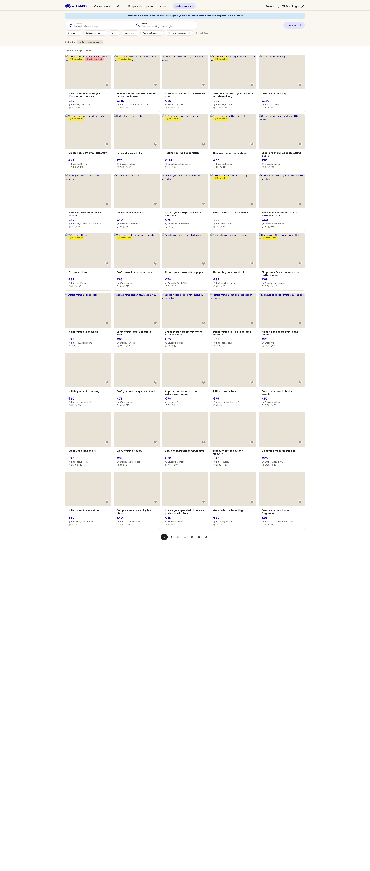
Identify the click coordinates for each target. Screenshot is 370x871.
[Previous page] (154, 537)
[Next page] (215, 537)
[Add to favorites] (107, 85)
